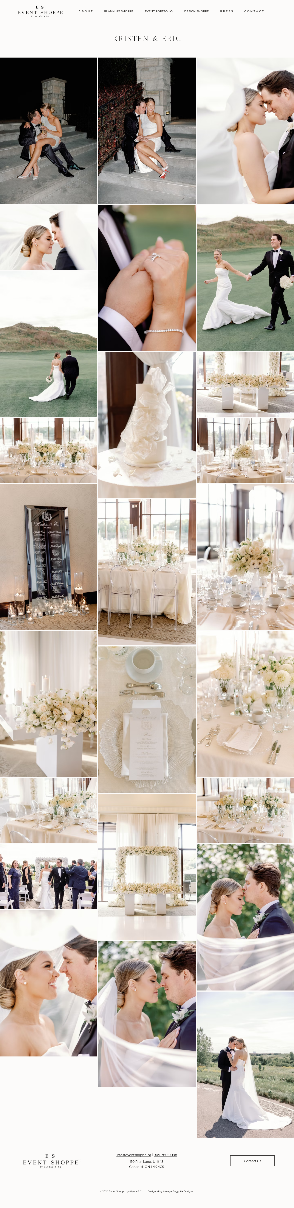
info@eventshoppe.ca (133, 1155)
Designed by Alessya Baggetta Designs (170, 1191)
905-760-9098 (165, 1155)
